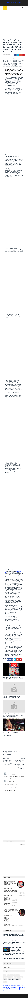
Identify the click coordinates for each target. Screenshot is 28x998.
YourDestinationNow (14, 2)
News (4, 659)
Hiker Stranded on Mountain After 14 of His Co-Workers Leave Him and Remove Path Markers (13, 935)
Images (20, 977)
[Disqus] (14, 789)
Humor (15, 977)
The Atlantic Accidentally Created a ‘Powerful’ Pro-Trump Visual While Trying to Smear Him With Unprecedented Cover (14, 942)
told (13, 618)
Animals (14, 974)
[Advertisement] (14, 25)
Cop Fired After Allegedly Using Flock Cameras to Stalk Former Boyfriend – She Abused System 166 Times (13, 715)
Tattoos (18, 979)
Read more (10, 888)
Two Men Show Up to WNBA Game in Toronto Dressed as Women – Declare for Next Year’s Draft (13, 734)
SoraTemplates (14, 996)
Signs (13, 979)
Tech (5, 981)
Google (6, 977)
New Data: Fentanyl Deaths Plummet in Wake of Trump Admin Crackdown (12, 697)
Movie (5, 979)
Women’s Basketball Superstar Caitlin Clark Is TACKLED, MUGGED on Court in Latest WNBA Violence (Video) (13, 679)
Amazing (9, 974)
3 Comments (5, 55)
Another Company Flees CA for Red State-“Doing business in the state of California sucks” (12, 753)
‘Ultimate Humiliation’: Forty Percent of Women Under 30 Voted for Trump (13, 959)
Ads (5, 974)
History (11, 977)
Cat (19, 974)
